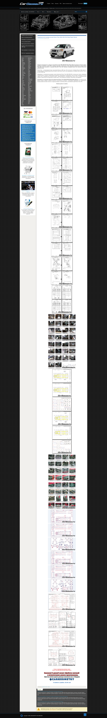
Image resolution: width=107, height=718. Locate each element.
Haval (29, 73)
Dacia (23, 66)
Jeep (29, 77)
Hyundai (23, 75)
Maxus (23, 83)
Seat (29, 93)
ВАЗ (22, 102)
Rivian (23, 90)
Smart (23, 94)
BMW (23, 60)
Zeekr (23, 101)
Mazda (29, 83)
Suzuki (23, 96)
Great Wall (23, 73)
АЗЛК (23, 104)
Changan (23, 62)
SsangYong (24, 95)
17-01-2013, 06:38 (40, 38)
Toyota (23, 97)
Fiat (28, 69)
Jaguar (23, 77)
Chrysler (29, 63)
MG (28, 84)
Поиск (52, 3)
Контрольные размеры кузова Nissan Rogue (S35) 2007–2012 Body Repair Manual (52, 696)
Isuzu (23, 76)
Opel (29, 87)
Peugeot (29, 88)
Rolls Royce (30, 90)
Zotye (29, 101)
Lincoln (23, 82)
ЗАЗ (29, 102)
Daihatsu (23, 67)
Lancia (23, 80)
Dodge (29, 67)
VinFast (29, 97)
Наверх (85, 714)
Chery (29, 62)
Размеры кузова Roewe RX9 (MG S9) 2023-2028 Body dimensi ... (28, 126)
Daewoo (29, 66)
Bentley (29, 59)
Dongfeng (23, 68)
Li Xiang (29, 81)
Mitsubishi (30, 86)
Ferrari (23, 69)
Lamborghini (30, 79)
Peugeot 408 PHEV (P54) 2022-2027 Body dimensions (27, 136)
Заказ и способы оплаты (67, 3)
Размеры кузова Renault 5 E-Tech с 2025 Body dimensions (28, 138)
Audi (22, 59)
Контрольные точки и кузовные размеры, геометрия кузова (22, 716)
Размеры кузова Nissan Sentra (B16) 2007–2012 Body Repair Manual (50, 691)
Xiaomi (29, 100)
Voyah (23, 100)
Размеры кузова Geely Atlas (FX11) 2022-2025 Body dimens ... (28, 128)
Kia (22, 79)
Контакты (56, 3)
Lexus (23, 81)
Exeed (29, 68)
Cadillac (29, 61)
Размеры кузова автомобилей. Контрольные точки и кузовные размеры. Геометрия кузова (32, 3)
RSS (60, 3)
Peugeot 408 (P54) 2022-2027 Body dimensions (28, 133)
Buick (29, 60)
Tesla (29, 96)
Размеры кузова (52, 8)
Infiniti (29, 75)
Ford (22, 70)
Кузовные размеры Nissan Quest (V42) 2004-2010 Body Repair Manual (50, 701)
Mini (22, 86)
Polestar (23, 88)
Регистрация (80, 3)
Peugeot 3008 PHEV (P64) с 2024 (28, 139)
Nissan (49, 686)
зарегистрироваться (53, 709)
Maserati (29, 82)
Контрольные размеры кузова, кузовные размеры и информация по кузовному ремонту (35, 8)
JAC (29, 76)
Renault (29, 89)
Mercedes (23, 84)
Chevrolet (23, 63)
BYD (22, 61)
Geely (29, 70)
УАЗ (22, 103)
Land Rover (30, 80)
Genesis (23, 72)
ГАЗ (29, 103)
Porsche (23, 89)
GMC (29, 72)
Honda (23, 74)
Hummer (29, 74)
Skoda (29, 94)
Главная (48, 3)
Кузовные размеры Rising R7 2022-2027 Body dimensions (27, 131)
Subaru (29, 95)
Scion (23, 93)
